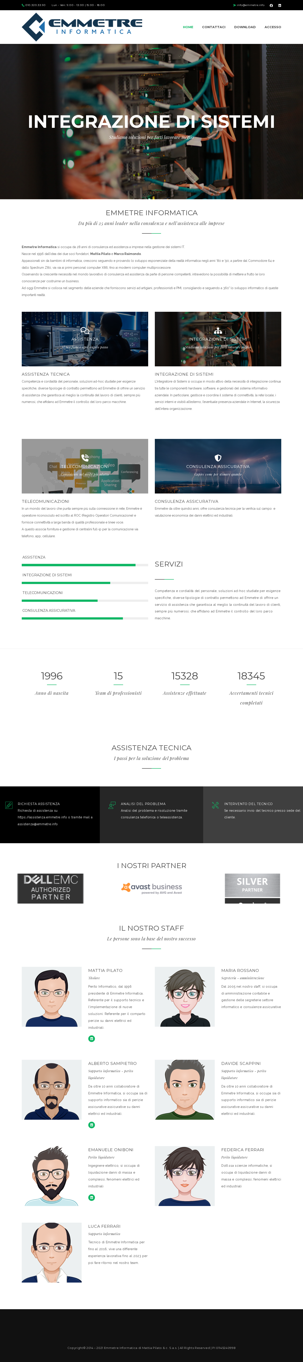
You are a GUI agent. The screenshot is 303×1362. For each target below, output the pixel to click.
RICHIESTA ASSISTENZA (39, 804)
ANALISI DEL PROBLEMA (143, 804)
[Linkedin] (91, 1038)
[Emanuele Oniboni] (91, 1197)
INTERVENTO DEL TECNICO (248, 804)
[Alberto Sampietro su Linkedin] (91, 1125)
